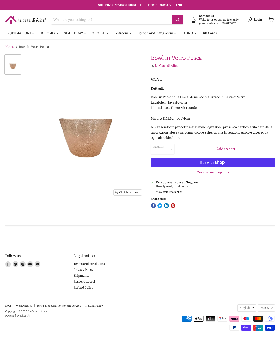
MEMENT (98, 33)
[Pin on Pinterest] (173, 205)
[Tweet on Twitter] (159, 205)
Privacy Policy (83, 270)
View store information (169, 192)
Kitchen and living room (155, 33)
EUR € (264, 308)
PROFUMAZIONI (18, 33)
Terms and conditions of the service (59, 305)
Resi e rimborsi (84, 281)
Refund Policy (83, 287)
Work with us (24, 305)
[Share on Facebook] (153, 205)
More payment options (213, 172)
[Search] (177, 19)
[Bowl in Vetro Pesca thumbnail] (13, 64)
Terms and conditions (89, 264)
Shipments (81, 276)
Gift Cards (209, 33)
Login (258, 19)
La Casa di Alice (167, 66)
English (245, 308)
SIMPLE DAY (74, 33)
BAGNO (187, 33)
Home (10, 47)
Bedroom (121, 33)
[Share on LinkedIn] (166, 205)
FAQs (8, 305)
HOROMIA (47, 33)
